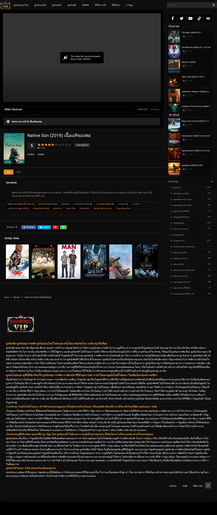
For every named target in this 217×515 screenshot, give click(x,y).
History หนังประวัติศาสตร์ (183, 270)
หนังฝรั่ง (40, 154)
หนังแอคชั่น (84, 208)
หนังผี (184, 486)
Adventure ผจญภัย (181, 193)
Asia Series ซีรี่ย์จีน (181, 211)
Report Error (143, 109)
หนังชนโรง (57, 208)
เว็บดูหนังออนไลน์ (123, 208)
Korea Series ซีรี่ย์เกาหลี (183, 294)
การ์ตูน (129, 5)
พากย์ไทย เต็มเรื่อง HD (83, 204)
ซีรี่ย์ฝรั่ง (116, 5)
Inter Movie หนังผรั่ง (181, 282)
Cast (18, 172)
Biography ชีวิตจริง (181, 217)
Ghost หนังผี (178, 264)
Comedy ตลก (179, 223)
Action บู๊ (177, 188)
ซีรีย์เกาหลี (197, 486)
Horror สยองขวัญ (180, 276)
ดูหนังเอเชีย (40, 5)
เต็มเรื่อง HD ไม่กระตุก (102, 208)
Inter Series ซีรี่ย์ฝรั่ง (182, 288)
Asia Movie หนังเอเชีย (182, 205)
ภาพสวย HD (123, 204)
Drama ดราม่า (179, 241)
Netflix (85, 5)
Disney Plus (178, 235)
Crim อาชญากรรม (181, 229)
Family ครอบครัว (180, 252)
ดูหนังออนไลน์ (21, 5)
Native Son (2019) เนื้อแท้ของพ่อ (21, 204)
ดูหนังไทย (65, 204)
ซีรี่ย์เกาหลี (100, 5)
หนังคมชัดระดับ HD (41, 208)
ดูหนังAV (72, 5)
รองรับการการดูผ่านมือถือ (18, 208)
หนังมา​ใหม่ (71, 208)
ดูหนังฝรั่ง (57, 5)
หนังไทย (172, 486)
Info (8, 172)
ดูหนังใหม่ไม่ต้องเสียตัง (48, 204)
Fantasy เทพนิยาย (180, 258)
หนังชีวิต (30, 154)
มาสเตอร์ (136, 204)
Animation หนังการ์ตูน (182, 199)
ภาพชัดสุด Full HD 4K (105, 204)
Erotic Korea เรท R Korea (184, 247)
